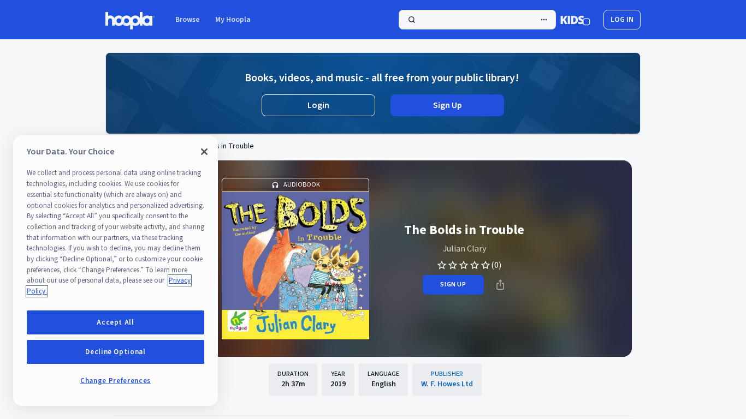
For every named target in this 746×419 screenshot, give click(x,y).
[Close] (204, 152)
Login (318, 105)
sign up (453, 284)
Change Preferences (115, 381)
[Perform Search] (477, 19)
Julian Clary (464, 249)
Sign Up (447, 105)
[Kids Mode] (575, 19)
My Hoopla (233, 19)
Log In (622, 19)
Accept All (115, 322)
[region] (115, 270)
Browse (187, 19)
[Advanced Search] (544, 19)
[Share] (500, 284)
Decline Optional (115, 352)
